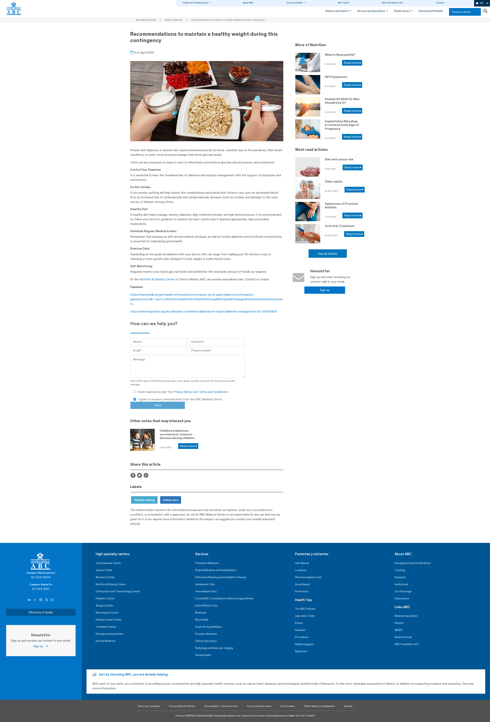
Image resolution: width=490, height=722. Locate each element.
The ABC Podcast (305, 608)
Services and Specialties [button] (371, 11)
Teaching (400, 570)
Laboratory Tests (304, 616)
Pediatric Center (105, 598)
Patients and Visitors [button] (337, 11)
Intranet (399, 623)
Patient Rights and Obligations (319, 706)
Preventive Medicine (207, 563)
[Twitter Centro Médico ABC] (47, 600)
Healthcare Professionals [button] (195, 2)
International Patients (431, 11)
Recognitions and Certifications (413, 563)
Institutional (401, 584)
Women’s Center (105, 577)
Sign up (325, 290)
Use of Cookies (287, 706)
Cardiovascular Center (108, 563)
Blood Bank (201, 619)
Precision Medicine (206, 634)
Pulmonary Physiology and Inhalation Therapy (220, 577)
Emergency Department (109, 634)
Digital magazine (304, 644)
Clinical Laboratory (205, 641)
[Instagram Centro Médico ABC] (41, 600)
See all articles (327, 253)
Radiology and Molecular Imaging (214, 648)
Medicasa (200, 612)
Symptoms (301, 651)
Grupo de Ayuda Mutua (208, 626)
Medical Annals (403, 637)
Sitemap (348, 706)
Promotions (301, 591)
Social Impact (302, 584)
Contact (440, 2)
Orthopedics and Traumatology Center (118, 591)
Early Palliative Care (206, 605)
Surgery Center (104, 605)
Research (400, 577)
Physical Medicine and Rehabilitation (216, 570)
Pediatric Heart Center (109, 619)
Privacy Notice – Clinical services (221, 706)
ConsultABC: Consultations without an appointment (224, 598)
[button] (482, 3)
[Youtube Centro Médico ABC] (52, 600)
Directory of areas (41, 612)
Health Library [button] (402, 11)
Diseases (300, 630)
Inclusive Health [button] (294, 2)
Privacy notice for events (259, 706)
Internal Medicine (105, 641)
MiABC (399, 630)
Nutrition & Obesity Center (157, 279)
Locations (300, 570)
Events (299, 623)
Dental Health (203, 655)
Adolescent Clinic (205, 584)
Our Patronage (403, 591)
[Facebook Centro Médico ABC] (35, 600)
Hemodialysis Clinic (206, 591)
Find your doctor (461, 12)
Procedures (301, 637)
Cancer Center (104, 570)
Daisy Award (402, 598)
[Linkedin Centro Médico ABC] (30, 600)
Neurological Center (107, 612)
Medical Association (406, 616)
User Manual (302, 563)
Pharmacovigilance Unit (308, 577)
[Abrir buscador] (485, 12)
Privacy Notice (183, 392)
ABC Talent (343, 2)
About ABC (248, 2)
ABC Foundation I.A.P (392, 2)
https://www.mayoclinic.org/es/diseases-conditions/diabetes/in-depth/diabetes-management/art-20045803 (203, 311)
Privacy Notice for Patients (182, 706)
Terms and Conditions (213, 392)
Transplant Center (106, 626)
